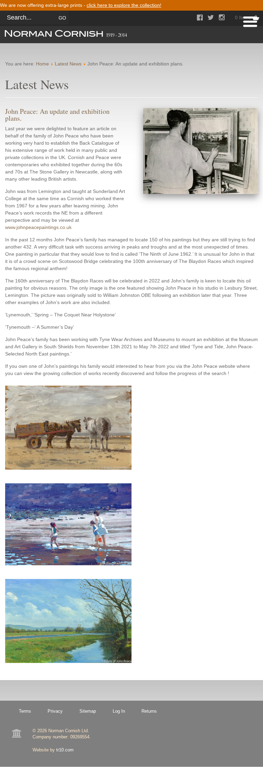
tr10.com (65, 749)
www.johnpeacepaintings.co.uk (38, 227)
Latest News (68, 64)
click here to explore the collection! (124, 5)
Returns (149, 711)
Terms (25, 711)
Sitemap (87, 711)
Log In (119, 711)
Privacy (55, 711)
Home (42, 64)
